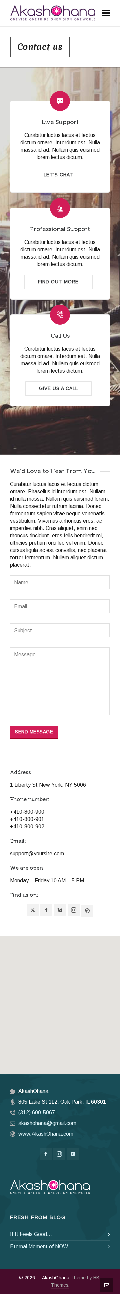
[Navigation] (106, 13)
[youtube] (73, 1154)
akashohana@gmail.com (47, 1123)
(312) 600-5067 (36, 1112)
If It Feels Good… (31, 1234)
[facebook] (46, 1154)
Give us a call (58, 388)
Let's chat (58, 174)
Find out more (58, 281)
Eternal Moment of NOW (39, 1246)
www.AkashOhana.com (45, 1134)
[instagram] (59, 1154)
